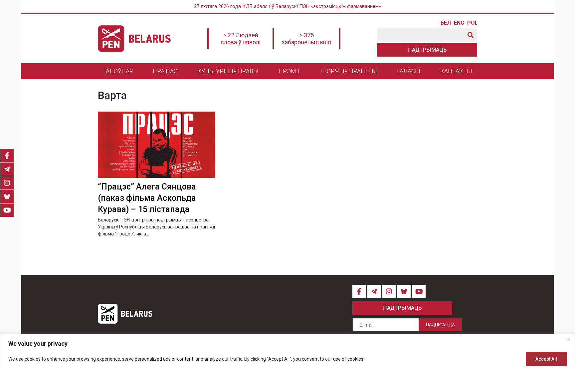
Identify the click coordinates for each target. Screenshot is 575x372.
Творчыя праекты (348, 71)
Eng (459, 23)
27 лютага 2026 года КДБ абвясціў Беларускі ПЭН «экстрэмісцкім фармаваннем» (287, 6)
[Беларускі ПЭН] (134, 38)
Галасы (408, 71)
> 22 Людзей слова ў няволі (241, 39)
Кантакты (456, 71)
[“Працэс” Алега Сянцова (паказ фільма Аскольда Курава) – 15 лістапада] (156, 145)
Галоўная (118, 71)
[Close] (568, 339)
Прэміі (289, 71)
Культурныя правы (228, 71)
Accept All (546, 359)
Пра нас (165, 71)
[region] (287, 353)
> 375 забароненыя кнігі (306, 39)
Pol (472, 23)
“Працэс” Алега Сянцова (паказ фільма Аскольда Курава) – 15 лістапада (147, 198)
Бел (446, 23)
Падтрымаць (427, 50)
